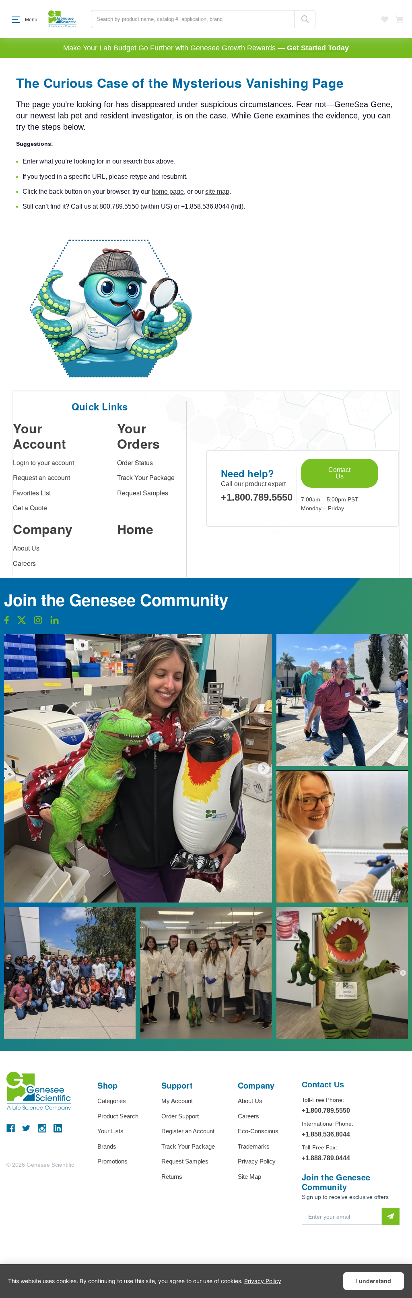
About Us (26, 548)
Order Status (135, 462)
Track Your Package (146, 477)
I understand (373, 1280)
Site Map (249, 1176)
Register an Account (187, 1131)
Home (135, 529)
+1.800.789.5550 (257, 497)
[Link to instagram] (38, 622)
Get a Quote (30, 507)
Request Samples (142, 492)
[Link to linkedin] (54, 622)
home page (168, 191)
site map (217, 191)
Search (304, 19)
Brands (106, 1146)
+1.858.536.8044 (326, 1134)
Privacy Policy (257, 1161)
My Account (177, 1100)
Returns (171, 1176)
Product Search (117, 1116)
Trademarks (254, 1146)
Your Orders (138, 436)
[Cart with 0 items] (399, 19)
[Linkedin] (58, 1128)
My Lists (385, 19)
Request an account (41, 477)
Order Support (180, 1116)
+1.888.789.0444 (326, 1158)
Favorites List (32, 492)
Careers (24, 563)
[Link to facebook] (6, 622)
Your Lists (110, 1131)
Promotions (112, 1161)
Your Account (39, 436)
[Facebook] (10, 1128)
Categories (111, 1100)
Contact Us (339, 473)
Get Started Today (318, 48)
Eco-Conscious (258, 1131)
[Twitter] (26, 1128)
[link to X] (21, 622)
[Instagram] (42, 1128)
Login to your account (43, 462)
